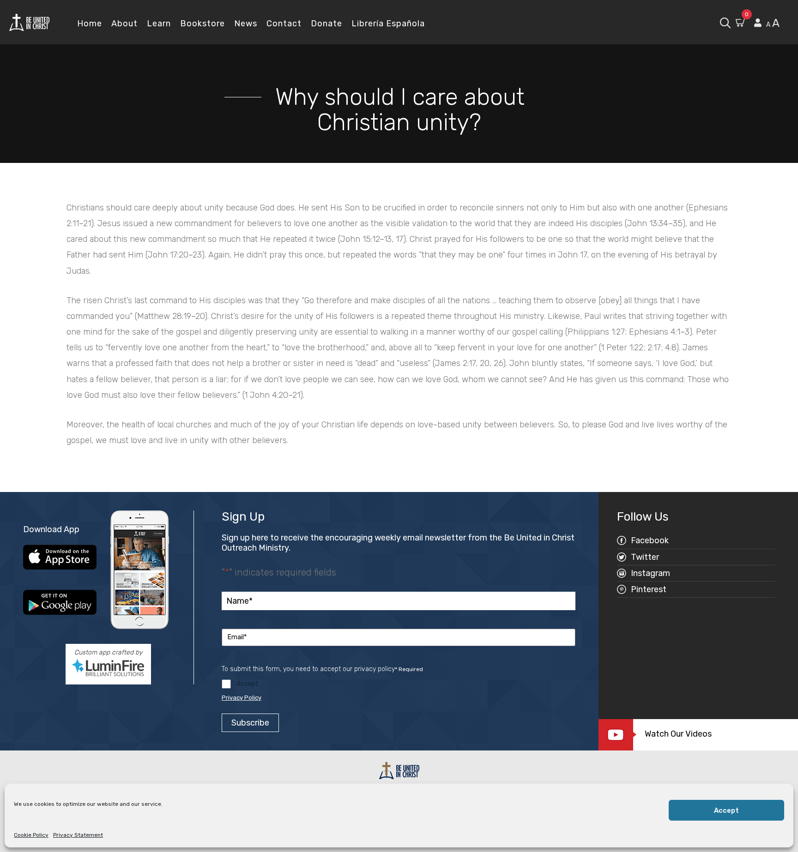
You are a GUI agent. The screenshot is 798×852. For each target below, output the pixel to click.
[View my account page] (758, 23)
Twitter (645, 557)
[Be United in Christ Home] (29, 22)
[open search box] (725, 22)
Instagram (650, 573)
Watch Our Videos (678, 734)
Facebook (650, 540)
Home (89, 23)
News (245, 23)
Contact (284, 23)
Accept (726, 810)
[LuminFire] (108, 667)
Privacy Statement (78, 835)
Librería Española (388, 23)
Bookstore (202, 23)
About (124, 23)
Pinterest (648, 589)
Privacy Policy (241, 697)
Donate (326, 23)
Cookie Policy (31, 835)
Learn (159, 23)
